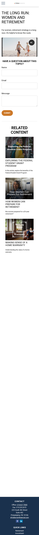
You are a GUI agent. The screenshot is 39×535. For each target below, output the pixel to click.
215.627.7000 (22, 505)
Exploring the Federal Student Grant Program (19, 163)
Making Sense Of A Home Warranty (16, 243)
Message (6, 93)
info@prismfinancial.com (19, 518)
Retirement (19, 531)
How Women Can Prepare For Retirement (15, 204)
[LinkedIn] (21, 521)
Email (4, 80)
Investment (19, 533)
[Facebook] (17, 521)
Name (4, 67)
